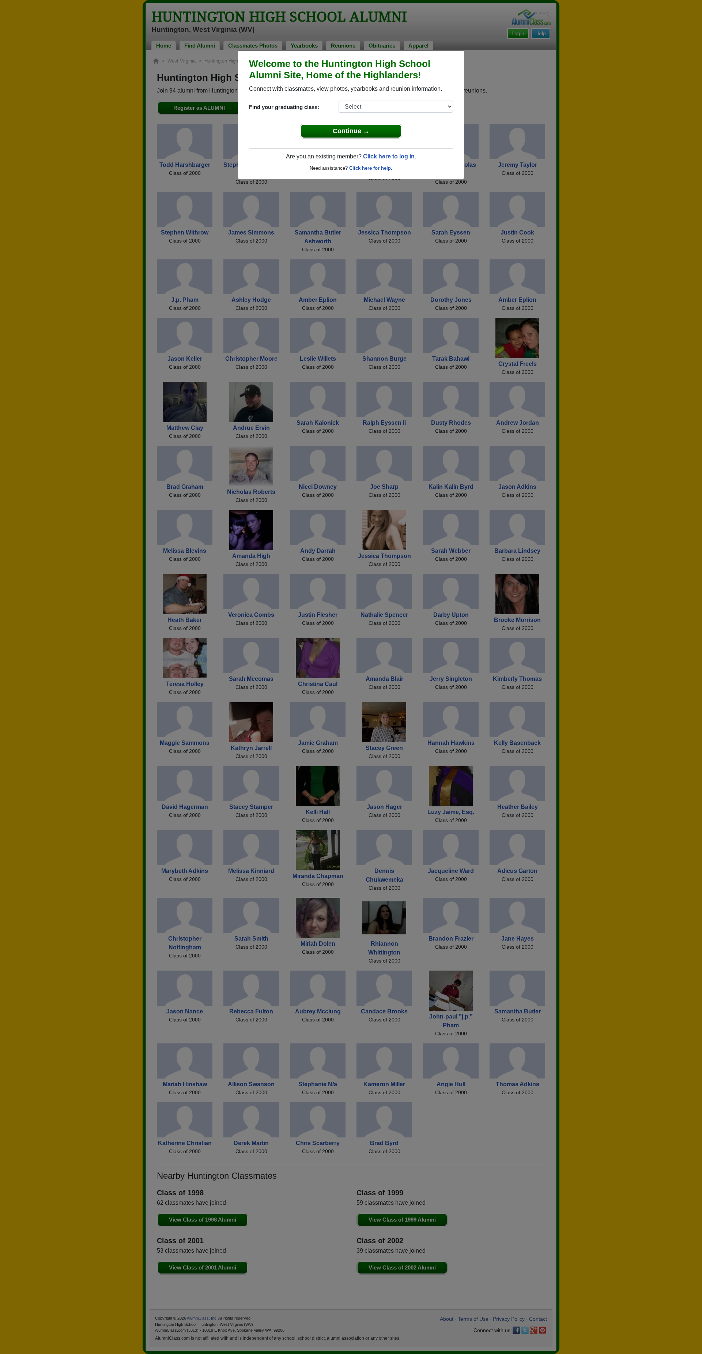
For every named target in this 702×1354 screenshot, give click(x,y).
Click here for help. (370, 168)
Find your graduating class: (284, 107)
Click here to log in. (389, 156)
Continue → (351, 131)
